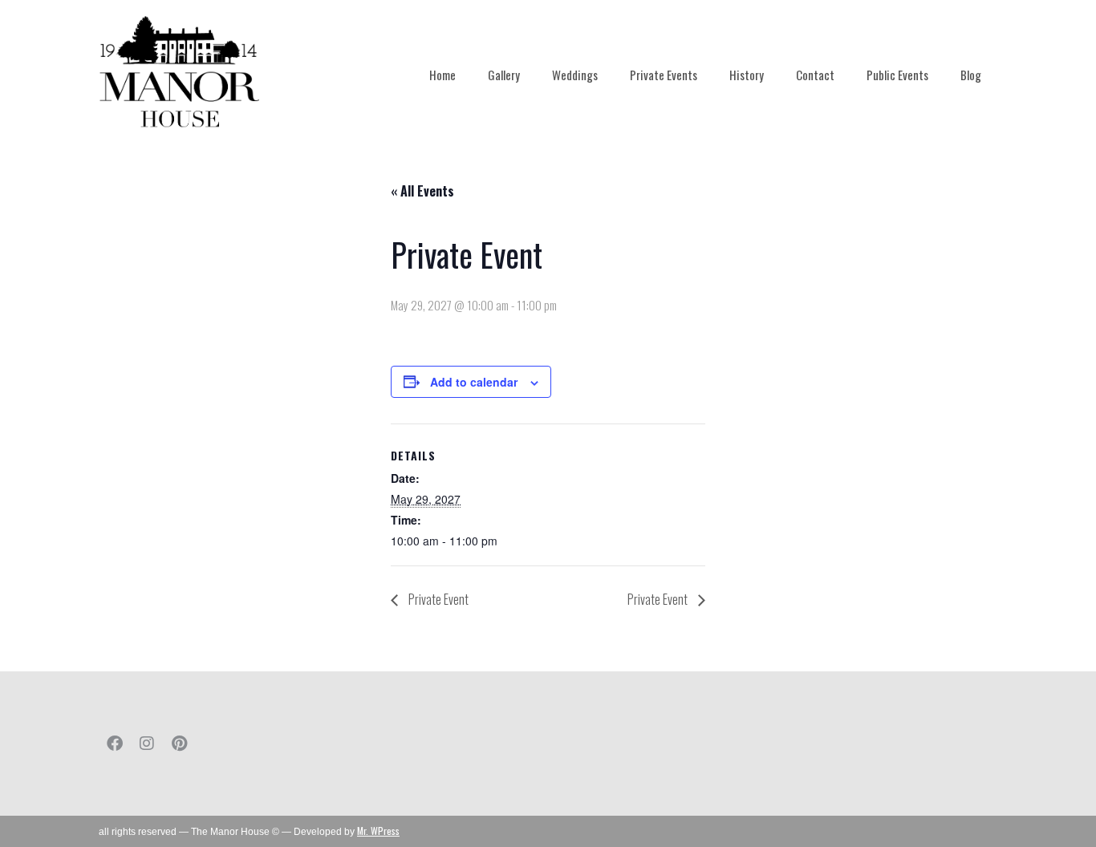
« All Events (422, 191)
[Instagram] (147, 743)
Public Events (897, 74)
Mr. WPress (378, 830)
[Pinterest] (179, 743)
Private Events (663, 74)
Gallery (504, 74)
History (746, 74)
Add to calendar (474, 382)
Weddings (575, 74)
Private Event (437, 599)
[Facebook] (115, 743)
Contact (815, 74)
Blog (970, 74)
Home (442, 74)
